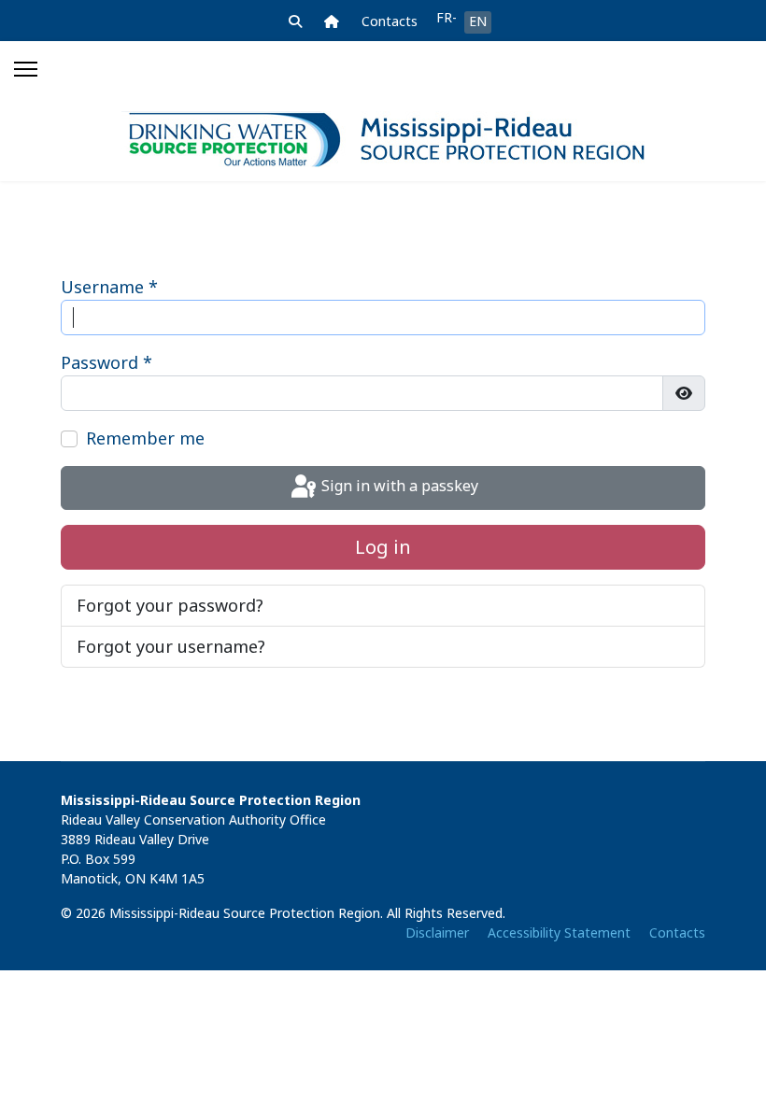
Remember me (145, 438)
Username (109, 287)
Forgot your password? (170, 605)
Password (106, 362)
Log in (383, 546)
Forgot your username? (171, 646)
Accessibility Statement (559, 932)
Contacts (390, 21)
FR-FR (446, 17)
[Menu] (25, 69)
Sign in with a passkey (398, 486)
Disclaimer (437, 932)
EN (478, 21)
